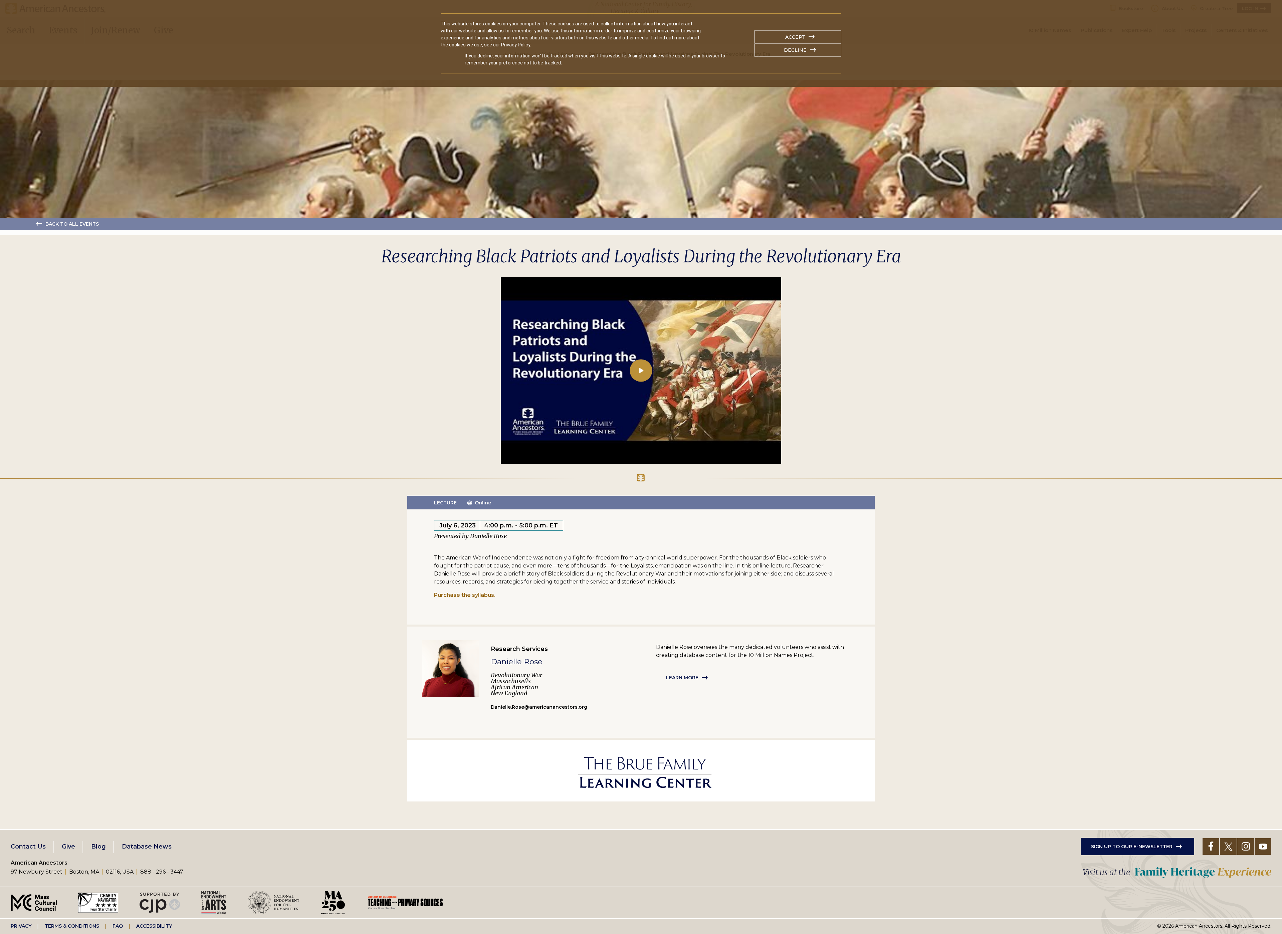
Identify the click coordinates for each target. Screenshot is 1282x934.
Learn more (682, 678)
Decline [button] (795, 50)
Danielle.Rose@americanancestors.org (539, 707)
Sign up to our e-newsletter (1131, 847)
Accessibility (154, 926)
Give (68, 846)
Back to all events (72, 224)
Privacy (21, 926)
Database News (147, 846)
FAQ (118, 926)
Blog (98, 846)
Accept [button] (795, 37)
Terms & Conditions (72, 926)
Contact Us (28, 846)
